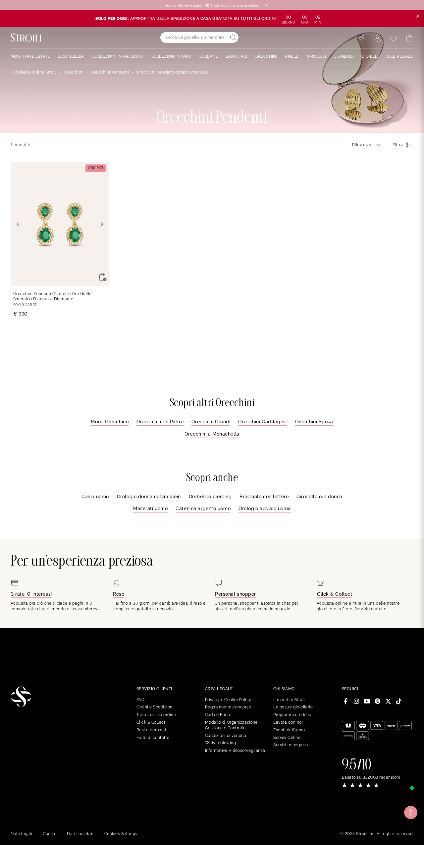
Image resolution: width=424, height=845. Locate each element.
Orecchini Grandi (210, 421)
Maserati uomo (150, 508)
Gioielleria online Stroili (34, 72)
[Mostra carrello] (409, 38)
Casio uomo (95, 496)
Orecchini (73, 72)
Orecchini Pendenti (110, 72)
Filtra (398, 145)
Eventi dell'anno (289, 730)
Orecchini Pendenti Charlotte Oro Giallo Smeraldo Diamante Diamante (52, 296)
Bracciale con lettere (264, 496)
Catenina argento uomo (203, 508)
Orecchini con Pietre (160, 421)
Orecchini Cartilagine (262, 421)
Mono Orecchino (110, 421)
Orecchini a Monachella (212, 434)
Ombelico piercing (210, 496)
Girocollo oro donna (319, 496)
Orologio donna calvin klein (149, 496)
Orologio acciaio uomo (264, 508)
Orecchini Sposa (314, 421)
